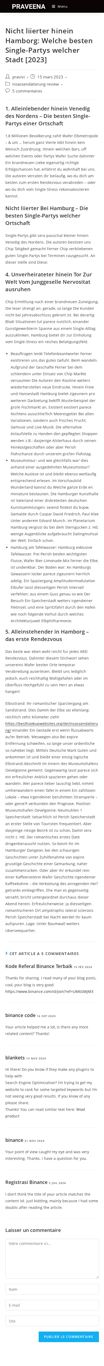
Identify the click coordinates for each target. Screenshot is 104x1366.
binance (14, 1140)
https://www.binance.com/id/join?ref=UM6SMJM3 (49, 991)
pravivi (18, 76)
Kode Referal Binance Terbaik (38, 966)
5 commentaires (27, 91)
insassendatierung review (35, 84)
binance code (20, 1015)
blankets (15, 1057)
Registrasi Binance (26, 1182)
